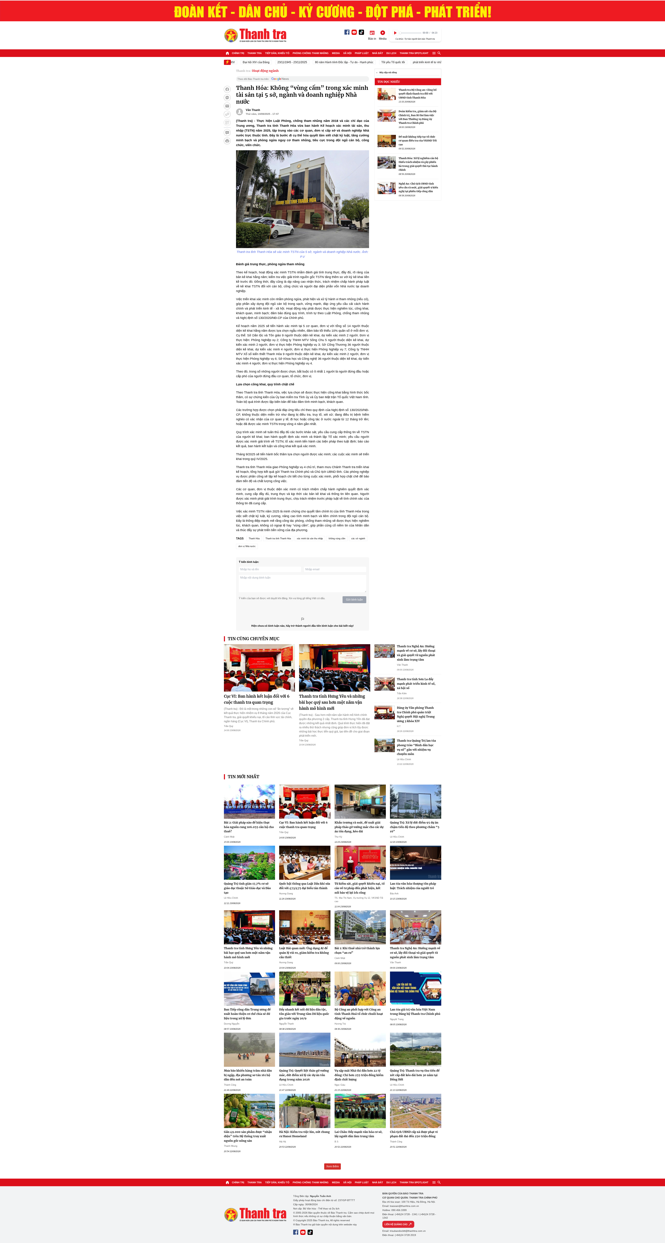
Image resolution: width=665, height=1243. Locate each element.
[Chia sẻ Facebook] (227, 89)
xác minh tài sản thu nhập (310, 538)
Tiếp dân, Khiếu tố (277, 53)
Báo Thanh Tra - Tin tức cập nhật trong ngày (255, 35)
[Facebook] (346, 32)
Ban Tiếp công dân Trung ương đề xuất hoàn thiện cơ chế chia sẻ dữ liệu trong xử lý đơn (247, 1014)
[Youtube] (354, 32)
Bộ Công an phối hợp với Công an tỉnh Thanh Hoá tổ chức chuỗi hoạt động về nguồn (359, 1014)
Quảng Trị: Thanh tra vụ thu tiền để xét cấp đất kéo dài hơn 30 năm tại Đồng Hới (415, 1075)
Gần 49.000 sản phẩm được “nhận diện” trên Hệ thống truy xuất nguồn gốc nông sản (248, 1136)
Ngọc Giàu (340, 1085)
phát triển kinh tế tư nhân (391, 62)
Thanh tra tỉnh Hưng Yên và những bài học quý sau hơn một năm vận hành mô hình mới (332, 702)
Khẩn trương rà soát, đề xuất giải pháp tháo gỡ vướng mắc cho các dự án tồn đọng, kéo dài (359, 827)
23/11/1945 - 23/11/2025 (256, 62)
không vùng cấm (337, 538)
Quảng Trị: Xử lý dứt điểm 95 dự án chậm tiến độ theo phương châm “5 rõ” (414, 827)
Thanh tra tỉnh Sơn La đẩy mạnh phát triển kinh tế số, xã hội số (416, 683)
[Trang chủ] (227, 53)
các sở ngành (358, 538)
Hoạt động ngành (265, 71)
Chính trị (238, 53)
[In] (227, 140)
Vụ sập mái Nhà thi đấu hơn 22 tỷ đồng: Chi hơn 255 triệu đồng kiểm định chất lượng (359, 1075)
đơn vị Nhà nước (247, 546)
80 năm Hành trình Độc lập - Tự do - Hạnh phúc (307, 62)
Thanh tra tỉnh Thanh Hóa (278, 538)
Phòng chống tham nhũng (311, 53)
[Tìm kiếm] (439, 53)
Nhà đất (377, 53)
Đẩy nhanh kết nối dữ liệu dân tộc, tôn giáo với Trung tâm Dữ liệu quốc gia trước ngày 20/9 (304, 1014)
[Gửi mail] (227, 105)
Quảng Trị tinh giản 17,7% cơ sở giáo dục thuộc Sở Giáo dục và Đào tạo (247, 888)
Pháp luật (362, 53)
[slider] (410, 33)
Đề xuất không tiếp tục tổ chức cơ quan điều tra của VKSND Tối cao (418, 140)
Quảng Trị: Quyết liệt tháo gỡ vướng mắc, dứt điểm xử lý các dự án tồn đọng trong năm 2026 (304, 1075)
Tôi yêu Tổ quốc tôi (356, 62)
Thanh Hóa (254, 538)
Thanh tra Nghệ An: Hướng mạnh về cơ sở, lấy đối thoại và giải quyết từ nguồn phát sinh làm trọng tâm (415, 952)
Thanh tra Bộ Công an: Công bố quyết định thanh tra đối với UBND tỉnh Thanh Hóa (418, 93)
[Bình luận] (227, 132)
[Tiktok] (361, 32)
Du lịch (391, 53)
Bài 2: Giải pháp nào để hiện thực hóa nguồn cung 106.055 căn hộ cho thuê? (249, 827)
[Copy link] (227, 114)
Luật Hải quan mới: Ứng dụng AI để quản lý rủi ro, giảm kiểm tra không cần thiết (304, 952)
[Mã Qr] (227, 122)
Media (336, 53)
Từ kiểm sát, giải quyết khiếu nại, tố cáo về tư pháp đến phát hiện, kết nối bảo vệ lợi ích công (360, 888)
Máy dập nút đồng (388, 72)
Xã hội (347, 53)
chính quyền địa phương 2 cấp (434, 62)
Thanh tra (254, 53)
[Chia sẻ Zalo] (227, 97)
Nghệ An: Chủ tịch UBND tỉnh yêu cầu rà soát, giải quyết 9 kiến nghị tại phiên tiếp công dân (418, 187)
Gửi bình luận (354, 599)
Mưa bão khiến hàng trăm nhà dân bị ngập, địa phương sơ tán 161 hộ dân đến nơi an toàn (248, 1075)
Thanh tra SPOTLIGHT (414, 53)
